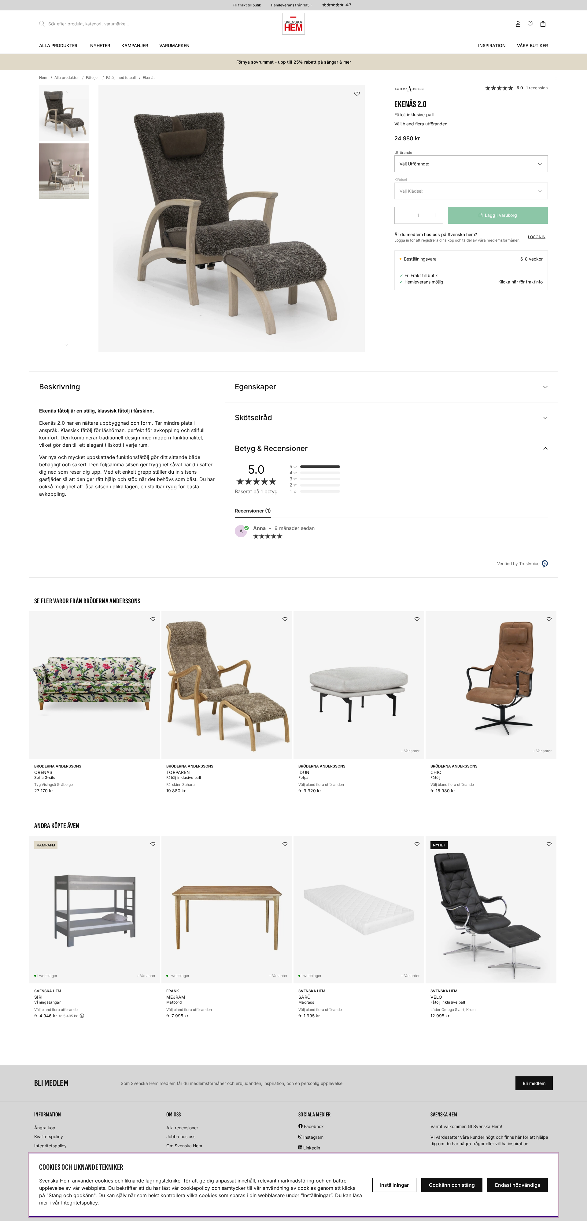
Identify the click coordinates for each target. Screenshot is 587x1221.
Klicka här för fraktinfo (520, 281)
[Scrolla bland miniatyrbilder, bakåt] (66, 92)
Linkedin (311, 1147)
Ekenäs (149, 77)
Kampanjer (134, 45)
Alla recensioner (182, 1127)
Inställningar (394, 1185)
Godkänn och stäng (452, 1185)
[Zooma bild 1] (231, 218)
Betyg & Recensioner (271, 448)
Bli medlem (534, 1083)
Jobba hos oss (180, 1136)
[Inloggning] (518, 24)
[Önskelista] (530, 24)
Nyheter (100, 45)
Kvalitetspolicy (48, 1136)
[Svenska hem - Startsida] (293, 24)
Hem (43, 77)
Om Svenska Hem (184, 1145)
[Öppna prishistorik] (82, 1015)
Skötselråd (253, 417)
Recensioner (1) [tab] (253, 511)
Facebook (314, 1126)
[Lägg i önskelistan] (357, 94)
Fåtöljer (92, 77)
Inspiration (492, 45)
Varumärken (174, 45)
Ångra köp (44, 1127)
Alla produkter (58, 45)
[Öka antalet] (435, 215)
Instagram (313, 1137)
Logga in (536, 237)
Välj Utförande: (414, 163)
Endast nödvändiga (517, 1185)
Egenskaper (255, 386)
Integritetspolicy (50, 1145)
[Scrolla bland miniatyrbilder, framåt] (66, 345)
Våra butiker (532, 45)
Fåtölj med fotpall (121, 77)
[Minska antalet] (402, 215)
